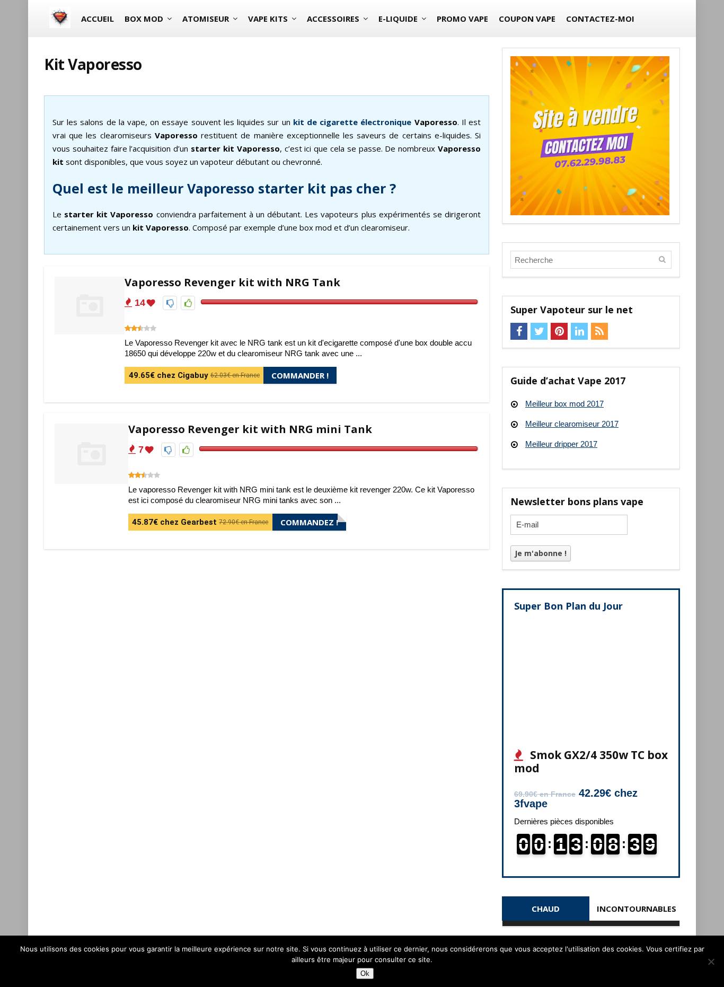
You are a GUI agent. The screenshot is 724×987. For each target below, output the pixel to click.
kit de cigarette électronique (352, 122)
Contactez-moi (600, 18)
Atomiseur (205, 18)
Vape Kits (268, 18)
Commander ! (300, 375)
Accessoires (333, 18)
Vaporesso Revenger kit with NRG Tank (232, 282)
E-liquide (398, 18)
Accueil (97, 18)
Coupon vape (527, 18)
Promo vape (462, 18)
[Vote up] (188, 303)
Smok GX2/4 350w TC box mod (591, 761)
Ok (364, 973)
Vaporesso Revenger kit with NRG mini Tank (250, 429)
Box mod (144, 18)
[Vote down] (170, 303)
